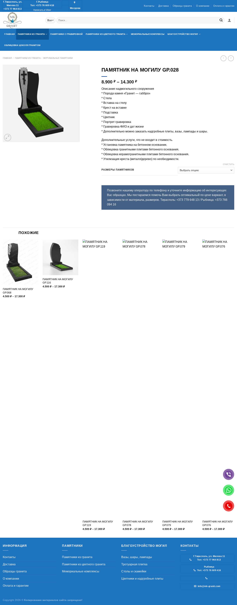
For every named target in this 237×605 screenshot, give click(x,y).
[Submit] (221, 20)
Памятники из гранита (31, 34)
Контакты (149, 5)
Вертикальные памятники (58, 58)
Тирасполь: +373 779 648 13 (179, 199)
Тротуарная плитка (134, 564)
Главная (9, 34)
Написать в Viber (42, 10)
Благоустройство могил (183, 34)
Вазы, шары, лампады (136, 557)
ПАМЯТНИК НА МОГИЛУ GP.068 (18, 291)
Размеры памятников (117, 170)
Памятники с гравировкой (66, 34)
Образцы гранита (182, 5)
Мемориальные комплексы (147, 34)
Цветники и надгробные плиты (142, 578)
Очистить (228, 164)
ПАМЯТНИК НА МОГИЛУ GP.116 (58, 281)
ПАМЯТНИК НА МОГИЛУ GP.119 (98, 523)
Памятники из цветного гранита (105, 34)
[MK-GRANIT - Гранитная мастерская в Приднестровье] (21, 20)
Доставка (163, 5)
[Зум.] (7, 137)
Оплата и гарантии (223, 5)
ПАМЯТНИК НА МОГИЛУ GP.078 (138, 523)
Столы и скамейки (133, 571)
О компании (202, 5)
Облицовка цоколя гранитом (22, 45)
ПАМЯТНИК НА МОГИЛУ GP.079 (177, 523)
